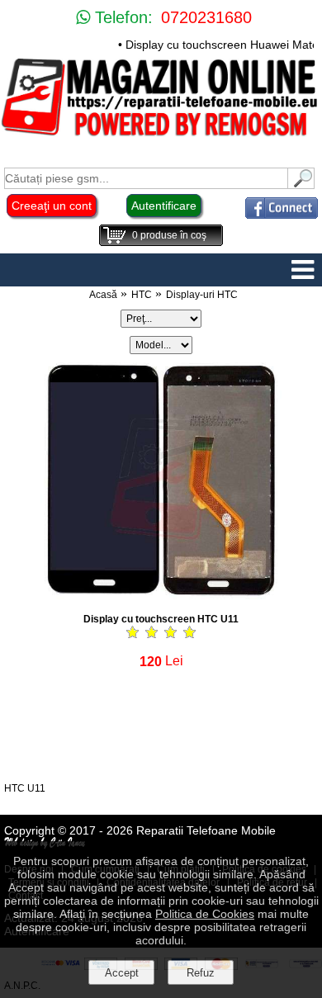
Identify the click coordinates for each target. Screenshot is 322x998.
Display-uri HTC (202, 294)
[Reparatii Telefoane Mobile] (161, 135)
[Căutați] (301, 184)
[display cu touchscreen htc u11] (161, 595)
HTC (141, 294)
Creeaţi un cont (52, 205)
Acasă (103, 294)
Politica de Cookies (204, 913)
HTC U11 (24, 788)
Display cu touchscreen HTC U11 (161, 619)
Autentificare (164, 205)
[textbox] (146, 178)
